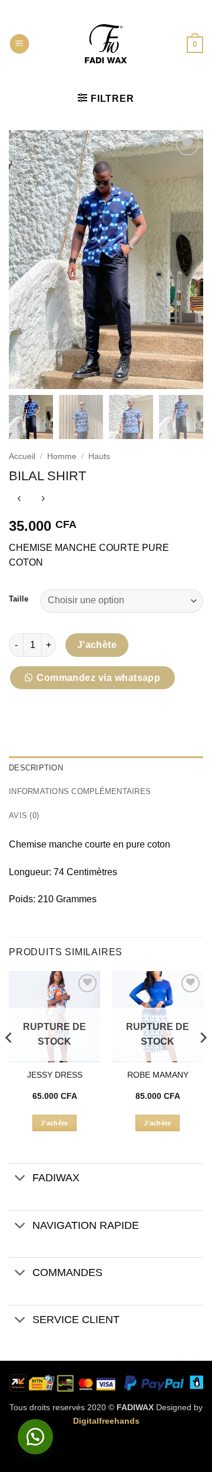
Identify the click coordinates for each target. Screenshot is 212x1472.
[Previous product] (43, 500)
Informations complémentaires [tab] (80, 791)
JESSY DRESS (54, 1075)
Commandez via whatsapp (98, 678)
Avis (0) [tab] (24, 815)
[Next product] (19, 500)
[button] (19, 44)
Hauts (99, 456)
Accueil (22, 456)
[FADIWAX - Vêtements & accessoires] (106, 44)
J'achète (97, 645)
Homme (62, 456)
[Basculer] (20, 1179)
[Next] (203, 1061)
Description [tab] (36, 767)
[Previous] (9, 1061)
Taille (18, 599)
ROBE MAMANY (157, 1075)
